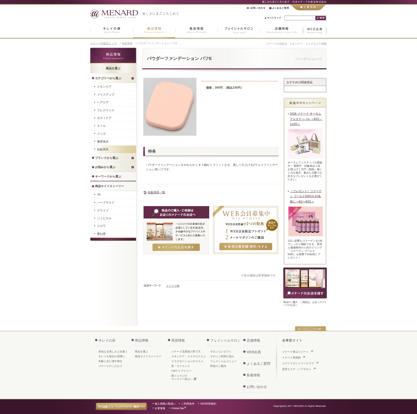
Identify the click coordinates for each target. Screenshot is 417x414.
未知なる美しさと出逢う (113, 351)
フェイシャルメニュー (223, 361)
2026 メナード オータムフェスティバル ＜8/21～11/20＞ (306, 119)
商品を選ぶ (141, 351)
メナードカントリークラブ (298, 363)
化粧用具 (127, 43)
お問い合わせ (257, 387)
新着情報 (253, 375)
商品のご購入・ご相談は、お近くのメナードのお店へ (305, 282)
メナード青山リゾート (295, 351)
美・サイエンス (180, 366)
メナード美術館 (291, 357)
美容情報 (178, 340)
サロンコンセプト (220, 351)
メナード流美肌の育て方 (186, 351)
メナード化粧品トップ (103, 43)
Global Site (178, 408)
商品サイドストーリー (148, 356)
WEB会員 (254, 352)
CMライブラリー (181, 370)
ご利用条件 (188, 403)
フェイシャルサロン (225, 340)
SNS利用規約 (208, 403)
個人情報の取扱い (165, 403)
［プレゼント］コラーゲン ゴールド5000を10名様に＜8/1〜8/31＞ (306, 196)
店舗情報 (253, 340)
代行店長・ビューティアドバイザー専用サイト (121, 406)
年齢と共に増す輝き (110, 361)
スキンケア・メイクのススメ (188, 356)
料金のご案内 (218, 366)
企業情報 (160, 408)
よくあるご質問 (258, 363)
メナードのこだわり (110, 366)
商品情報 (113, 55)
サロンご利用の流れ (222, 356)
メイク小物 (172, 285)
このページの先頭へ (310, 328)
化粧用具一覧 (156, 192)
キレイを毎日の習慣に (111, 356)
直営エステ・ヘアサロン (296, 369)
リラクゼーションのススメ (187, 361)
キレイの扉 (106, 340)
